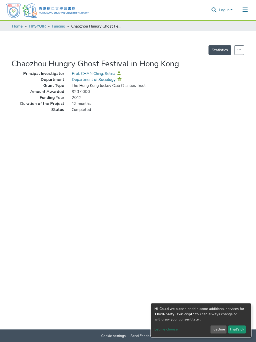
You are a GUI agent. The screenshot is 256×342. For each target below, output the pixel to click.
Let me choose (166, 329)
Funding (58, 26)
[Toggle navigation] (245, 10)
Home (17, 26)
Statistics (220, 50)
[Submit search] (214, 10)
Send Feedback (142, 335)
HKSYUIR (37, 26)
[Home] (48, 10)
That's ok (237, 329)
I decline (218, 329)
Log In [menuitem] (224, 10)
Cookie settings (113, 335)
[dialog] (201, 320)
